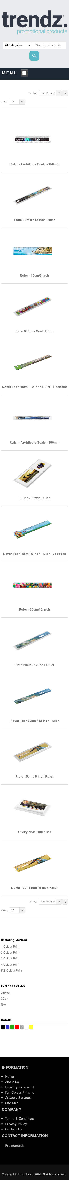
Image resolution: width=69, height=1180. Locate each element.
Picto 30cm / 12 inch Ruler (34, 665)
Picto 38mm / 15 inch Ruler (34, 219)
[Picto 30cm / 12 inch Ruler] (32, 640)
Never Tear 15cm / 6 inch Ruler (34, 887)
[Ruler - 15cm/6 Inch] (32, 251)
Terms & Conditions (20, 1118)
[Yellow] (31, 1027)
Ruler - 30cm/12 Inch (34, 609)
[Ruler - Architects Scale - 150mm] (32, 139)
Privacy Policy (16, 1123)
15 (12, 101)
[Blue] (7, 1027)
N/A (3, 1004)
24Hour (6, 992)
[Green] (12, 1027)
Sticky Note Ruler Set (34, 832)
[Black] (3, 1027)
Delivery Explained (19, 1086)
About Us (12, 1081)
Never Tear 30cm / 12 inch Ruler (34, 720)
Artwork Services (18, 1097)
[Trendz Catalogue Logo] (34, 23)
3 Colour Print (10, 958)
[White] (26, 1027)
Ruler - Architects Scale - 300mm (34, 442)
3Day (4, 998)
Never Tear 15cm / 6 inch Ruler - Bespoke (34, 553)
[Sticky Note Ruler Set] (32, 807)
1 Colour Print (10, 946)
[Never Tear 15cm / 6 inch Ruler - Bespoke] (32, 529)
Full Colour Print (11, 970)
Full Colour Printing (19, 1092)
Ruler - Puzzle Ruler (34, 498)
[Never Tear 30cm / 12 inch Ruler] (32, 696)
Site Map (12, 1102)
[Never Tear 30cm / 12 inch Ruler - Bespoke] (32, 362)
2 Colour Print (10, 952)
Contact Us (13, 1128)
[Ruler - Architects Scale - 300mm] (32, 418)
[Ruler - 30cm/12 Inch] (32, 585)
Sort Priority (48, 93)
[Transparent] (22, 1027)
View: (4, 101)
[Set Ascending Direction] (65, 93)
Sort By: (32, 93)
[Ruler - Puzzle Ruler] (32, 473)
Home (9, 1076)
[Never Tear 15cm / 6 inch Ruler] (32, 863)
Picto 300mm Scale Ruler (34, 331)
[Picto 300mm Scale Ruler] (32, 306)
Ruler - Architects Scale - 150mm (34, 164)
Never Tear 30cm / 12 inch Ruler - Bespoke (34, 386)
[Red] (17, 1027)
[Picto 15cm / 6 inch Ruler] (32, 752)
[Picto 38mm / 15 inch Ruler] (32, 195)
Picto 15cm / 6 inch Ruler (34, 776)
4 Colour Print (10, 964)
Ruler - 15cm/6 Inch (34, 275)
